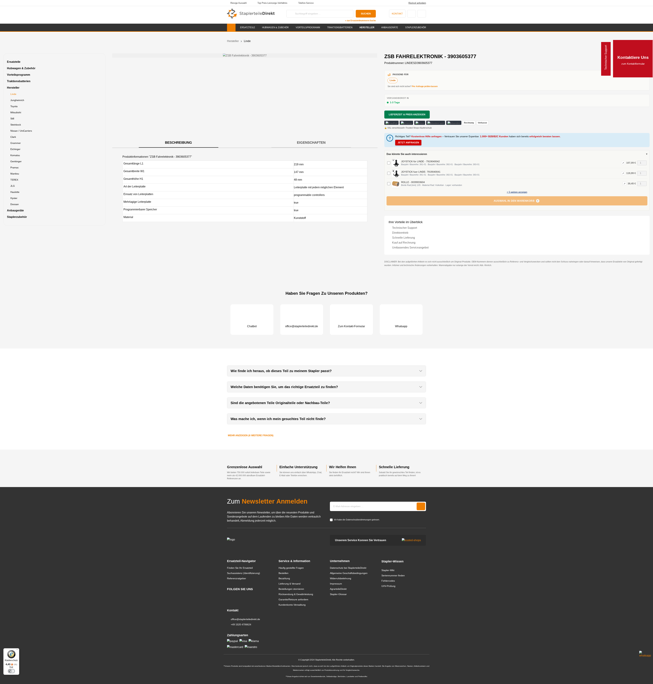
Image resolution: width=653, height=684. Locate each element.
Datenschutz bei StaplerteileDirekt (348, 567)
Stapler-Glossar (338, 594)
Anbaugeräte (15, 210)
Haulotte (14, 192)
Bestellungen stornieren (291, 589)
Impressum (336, 583)
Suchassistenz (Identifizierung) (243, 573)
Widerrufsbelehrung (340, 578)
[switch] (11, 671)
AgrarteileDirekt (338, 589)
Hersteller (13, 87)
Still (12, 118)
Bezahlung (284, 578)
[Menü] (17, 650)
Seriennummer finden (393, 575)
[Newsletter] (421, 506)
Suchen (366, 13)
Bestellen (283, 573)
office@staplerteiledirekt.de (245, 619)
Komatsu (15, 155)
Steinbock (15, 124)
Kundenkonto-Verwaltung (292, 604)
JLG (12, 186)
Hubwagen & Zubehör (21, 68)
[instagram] (228, 595)
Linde (13, 94)
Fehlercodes (388, 580)
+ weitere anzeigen (517, 192)
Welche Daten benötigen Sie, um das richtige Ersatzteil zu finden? (284, 387)
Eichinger (15, 149)
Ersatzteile (13, 61)
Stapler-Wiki (387, 570)
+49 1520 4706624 (241, 624)
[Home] (231, 27)
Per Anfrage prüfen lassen (425, 86)
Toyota (14, 106)
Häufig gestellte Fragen (291, 567)
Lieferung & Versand (289, 583)
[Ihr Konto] (411, 14)
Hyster (13, 198)
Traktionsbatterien (18, 81)
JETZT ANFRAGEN (408, 142)
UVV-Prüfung (388, 586)
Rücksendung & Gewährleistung (296, 594)
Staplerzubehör (17, 216)
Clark (13, 137)
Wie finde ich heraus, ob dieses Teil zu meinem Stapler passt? (281, 371)
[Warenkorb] (421, 14)
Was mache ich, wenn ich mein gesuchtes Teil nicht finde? (278, 419)
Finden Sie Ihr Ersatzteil (240, 567)
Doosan (14, 204)
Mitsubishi (15, 112)
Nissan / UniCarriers (21, 130)
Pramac (14, 167)
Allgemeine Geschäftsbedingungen (348, 573)
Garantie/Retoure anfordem (293, 599)
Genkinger (16, 161)
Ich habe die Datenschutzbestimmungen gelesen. (357, 520)
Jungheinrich (17, 100)
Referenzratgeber (236, 578)
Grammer (15, 143)
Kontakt (397, 13)
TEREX (14, 179)
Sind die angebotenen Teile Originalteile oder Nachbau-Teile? (280, 403)
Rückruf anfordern (417, 3)
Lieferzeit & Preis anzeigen (407, 114)
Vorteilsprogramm (18, 74)
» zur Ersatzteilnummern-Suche (360, 20)
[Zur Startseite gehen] (251, 14)
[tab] (178, 143)
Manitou (14, 173)
